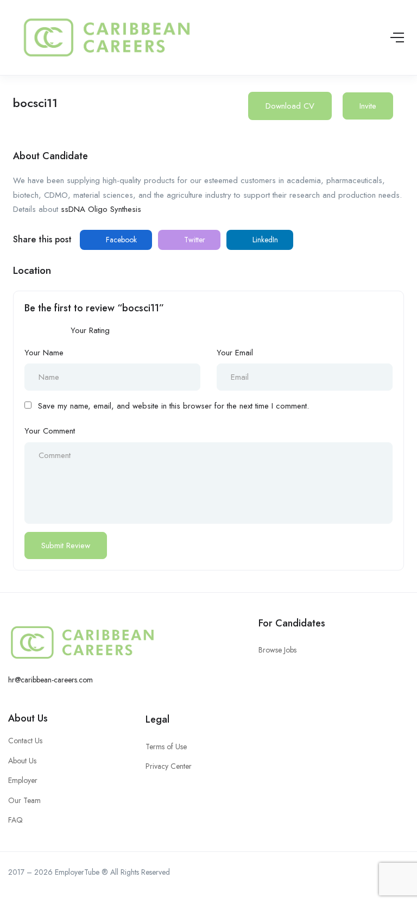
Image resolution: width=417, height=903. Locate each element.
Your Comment (49, 431)
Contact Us (25, 740)
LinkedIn (264, 239)
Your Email (235, 353)
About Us (28, 718)
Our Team (24, 800)
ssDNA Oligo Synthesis (101, 209)
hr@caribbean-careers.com (50, 679)
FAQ (15, 819)
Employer (22, 780)
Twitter (193, 239)
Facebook (120, 239)
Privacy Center (169, 766)
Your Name (44, 353)
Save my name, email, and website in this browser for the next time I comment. (173, 406)
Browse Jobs (277, 649)
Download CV (290, 106)
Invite (367, 106)
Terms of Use (166, 746)
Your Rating (90, 330)
